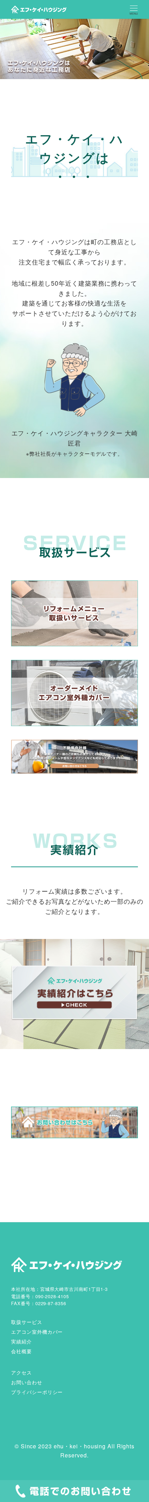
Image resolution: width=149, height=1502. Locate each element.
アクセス (21, 1372)
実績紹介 (21, 1341)
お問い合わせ (26, 1382)
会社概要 (21, 1351)
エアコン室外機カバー (37, 1331)
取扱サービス (26, 1321)
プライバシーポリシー (37, 1391)
